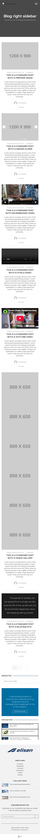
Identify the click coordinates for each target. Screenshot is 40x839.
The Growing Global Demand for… (20, 784)
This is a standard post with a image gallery (20, 556)
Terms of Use (15, 827)
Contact (20, 775)
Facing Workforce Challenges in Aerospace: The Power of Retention (20, 738)
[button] (36, 127)
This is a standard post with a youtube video (20, 335)
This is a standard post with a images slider (20, 147)
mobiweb (23, 103)
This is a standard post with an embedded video (20, 211)
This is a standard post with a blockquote (20, 625)
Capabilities (20, 766)
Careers (20, 772)
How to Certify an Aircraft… (18, 790)
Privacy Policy (24, 827)
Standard (29, 72)
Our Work (20, 768)
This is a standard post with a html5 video (20, 271)
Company (20, 764)
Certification (20, 770)
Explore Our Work (20, 711)
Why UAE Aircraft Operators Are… (20, 797)
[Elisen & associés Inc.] (9, 4)
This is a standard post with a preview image (20, 76)
